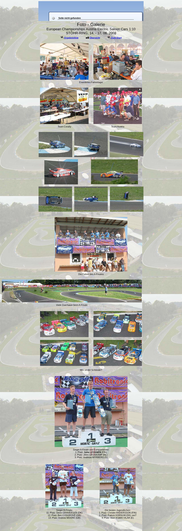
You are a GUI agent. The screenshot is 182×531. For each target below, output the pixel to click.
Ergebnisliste (71, 38)
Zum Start (116, 38)
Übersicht (94, 38)
